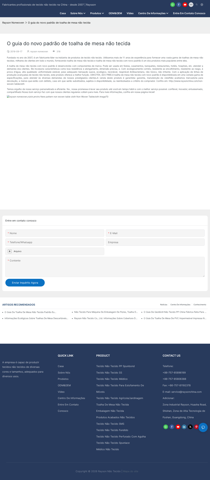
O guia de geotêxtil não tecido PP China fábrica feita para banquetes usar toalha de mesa (176, 312)
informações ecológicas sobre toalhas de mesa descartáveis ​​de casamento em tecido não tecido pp (37, 318)
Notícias (163, 304)
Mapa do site (130, 471)
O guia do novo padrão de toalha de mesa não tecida (59, 22)
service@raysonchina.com (186, 391)
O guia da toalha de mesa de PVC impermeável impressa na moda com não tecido (176, 318)
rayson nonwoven (13, 22)
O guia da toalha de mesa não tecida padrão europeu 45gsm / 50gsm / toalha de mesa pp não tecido (30, 312)
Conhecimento (200, 304)
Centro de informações (180, 304)
